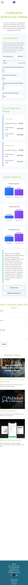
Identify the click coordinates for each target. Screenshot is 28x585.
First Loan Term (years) (9, 75)
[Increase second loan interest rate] (24, 87)
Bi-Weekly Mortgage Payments (10, 440)
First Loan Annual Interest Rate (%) (13, 67)
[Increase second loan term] (24, 95)
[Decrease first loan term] (24, 79)
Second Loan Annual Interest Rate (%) (13, 84)
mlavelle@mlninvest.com (14, 572)
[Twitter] (14, 575)
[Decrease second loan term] (24, 97)
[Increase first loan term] (24, 78)
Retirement (14, 582)
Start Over (14, 288)
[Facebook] (11, 575)
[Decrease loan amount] (24, 57)
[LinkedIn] (17, 575)
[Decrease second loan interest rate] (24, 89)
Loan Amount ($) (8, 56)
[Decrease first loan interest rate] (24, 71)
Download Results (14, 293)
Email (1, 320)
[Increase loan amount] (24, 55)
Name (1, 311)
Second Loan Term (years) (10, 93)
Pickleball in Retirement (8, 411)
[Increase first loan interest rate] (24, 70)
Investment (14, 583)
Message (2, 330)
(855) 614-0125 (16, 566)
